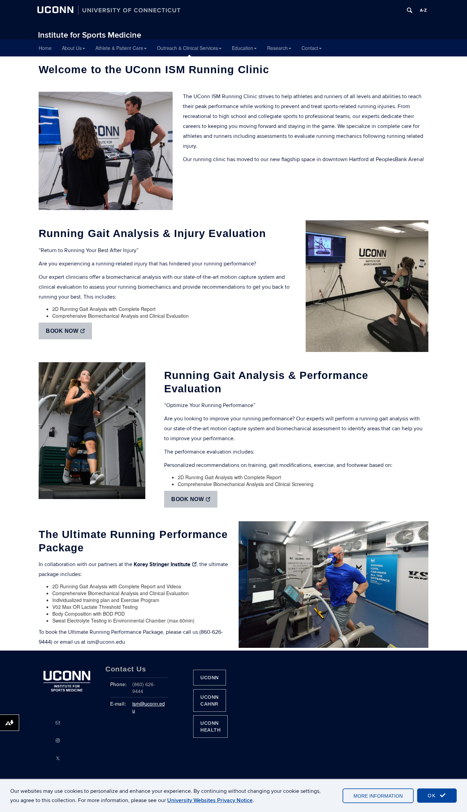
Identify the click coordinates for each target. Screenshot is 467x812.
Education (242, 47)
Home (45, 47)
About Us (72, 47)
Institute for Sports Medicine (89, 35)
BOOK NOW (62, 331)
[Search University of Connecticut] (409, 10)
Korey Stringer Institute (162, 564)
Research (277, 47)
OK (433, 795)
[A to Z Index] (423, 10)
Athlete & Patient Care (119, 47)
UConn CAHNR (209, 700)
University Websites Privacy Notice (210, 800)
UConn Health (210, 726)
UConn (209, 677)
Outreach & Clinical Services (187, 47)
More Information (378, 796)
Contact (310, 47)
